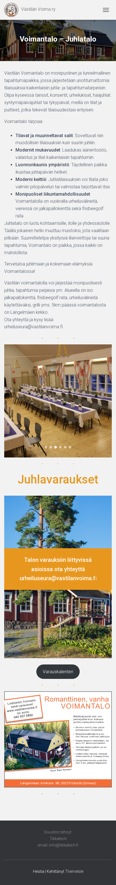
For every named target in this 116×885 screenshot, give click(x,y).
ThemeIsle (74, 871)
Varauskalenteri (58, 671)
